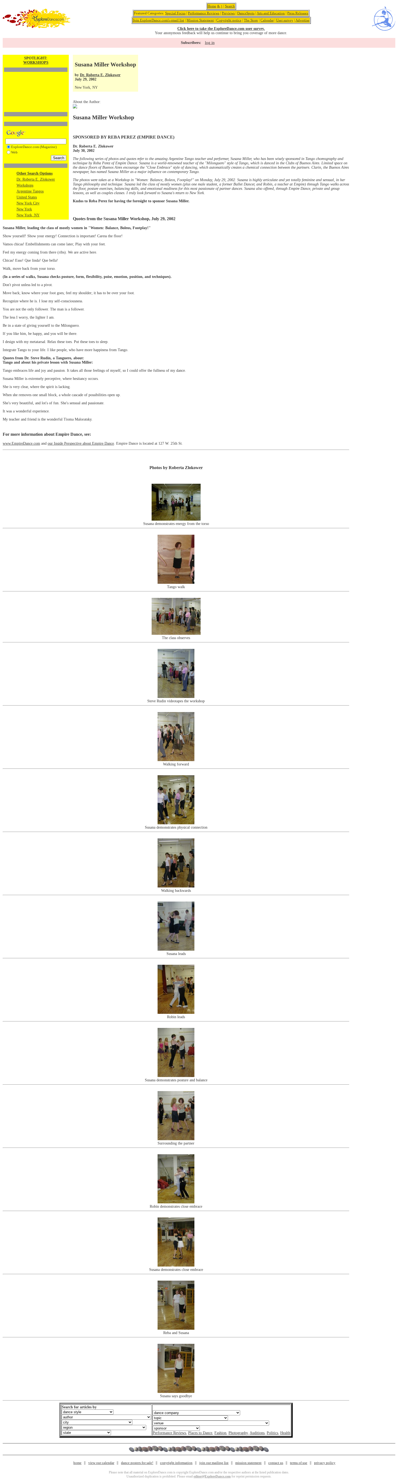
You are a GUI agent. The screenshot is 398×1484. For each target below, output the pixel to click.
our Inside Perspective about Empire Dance (81, 443)
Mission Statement (200, 20)
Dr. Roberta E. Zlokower (36, 179)
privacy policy (324, 1463)
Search (230, 6)
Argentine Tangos (30, 191)
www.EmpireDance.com (21, 443)
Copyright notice (229, 20)
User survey (284, 20)
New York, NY (28, 215)
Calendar (267, 20)
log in (210, 42)
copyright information (176, 1463)
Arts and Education (271, 13)
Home (212, 6)
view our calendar (101, 1463)
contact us (275, 1463)
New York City (28, 203)
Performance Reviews (203, 13)
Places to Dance (200, 1433)
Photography (238, 1433)
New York (24, 209)
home (77, 1463)
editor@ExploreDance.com (212, 1476)
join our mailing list (214, 1463)
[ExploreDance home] (36, 27)
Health (285, 1433)
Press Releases (297, 13)
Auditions (257, 1433)
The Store (251, 20)
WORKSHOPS (35, 62)
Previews (228, 13)
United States (27, 197)
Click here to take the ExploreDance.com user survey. (221, 29)
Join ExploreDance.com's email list (158, 20)
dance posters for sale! (137, 1463)
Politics (272, 1433)
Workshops (25, 185)
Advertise (302, 20)
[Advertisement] (35, 83)
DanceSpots (246, 13)
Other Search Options (35, 173)
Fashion (220, 1433)
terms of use (298, 1463)
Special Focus (175, 13)
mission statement (248, 1463)
